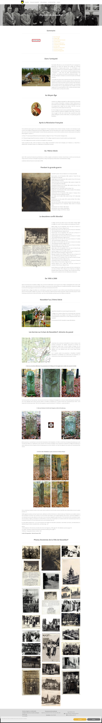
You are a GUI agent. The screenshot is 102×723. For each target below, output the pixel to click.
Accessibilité (24, 716)
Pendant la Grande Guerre (59, 43)
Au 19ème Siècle (57, 41)
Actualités (27, 2)
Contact (58, 2)
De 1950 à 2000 (57, 46)
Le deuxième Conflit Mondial (59, 44)
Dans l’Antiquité (57, 36)
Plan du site (24, 714)
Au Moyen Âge (56, 38)
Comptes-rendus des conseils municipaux (30, 712)
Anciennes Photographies (59, 50)
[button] (23, 77)
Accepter (80, 719)
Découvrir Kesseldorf (34, 2)
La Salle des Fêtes (51, 2)
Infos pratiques (43, 2)
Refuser (93, 719)
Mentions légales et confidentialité (29, 711)
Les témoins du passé (58, 49)
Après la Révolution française (59, 40)
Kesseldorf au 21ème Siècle (59, 47)
